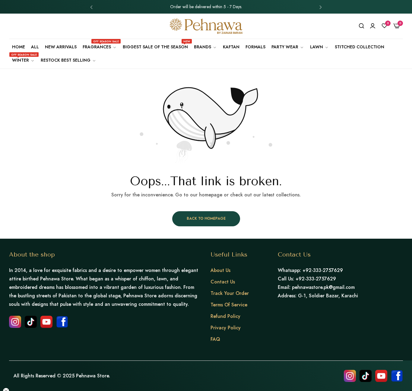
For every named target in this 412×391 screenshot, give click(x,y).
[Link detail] (15, 322)
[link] (205, 47)
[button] (91, 7)
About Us (220, 270)
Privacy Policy (226, 327)
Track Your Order (230, 293)
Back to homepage (206, 218)
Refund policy (225, 316)
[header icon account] (372, 26)
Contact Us (223, 281)
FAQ (215, 339)
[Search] (361, 26)
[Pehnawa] (206, 26)
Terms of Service (229, 304)
